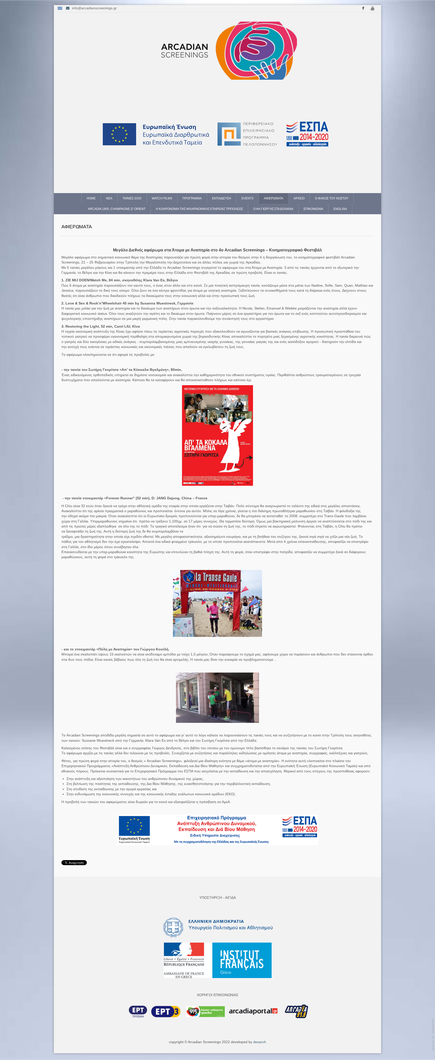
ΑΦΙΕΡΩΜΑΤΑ (273, 198)
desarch (259, 1042)
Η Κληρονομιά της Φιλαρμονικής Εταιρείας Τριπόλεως (199, 209)
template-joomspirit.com (433, 1034)
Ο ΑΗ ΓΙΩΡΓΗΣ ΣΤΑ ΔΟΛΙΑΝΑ (273, 209)
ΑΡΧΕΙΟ (299, 198)
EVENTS (247, 198)
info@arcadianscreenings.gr (94, 8)
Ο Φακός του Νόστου (331, 198)
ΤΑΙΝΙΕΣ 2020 (132, 198)
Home (91, 198)
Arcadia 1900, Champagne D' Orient (117, 209)
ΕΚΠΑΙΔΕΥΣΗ (221, 198)
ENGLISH (340, 209)
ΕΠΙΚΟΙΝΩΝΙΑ (313, 209)
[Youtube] (373, 9)
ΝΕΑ (109, 198)
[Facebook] (363, 9)
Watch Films (162, 198)
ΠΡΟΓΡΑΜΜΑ (192, 198)
